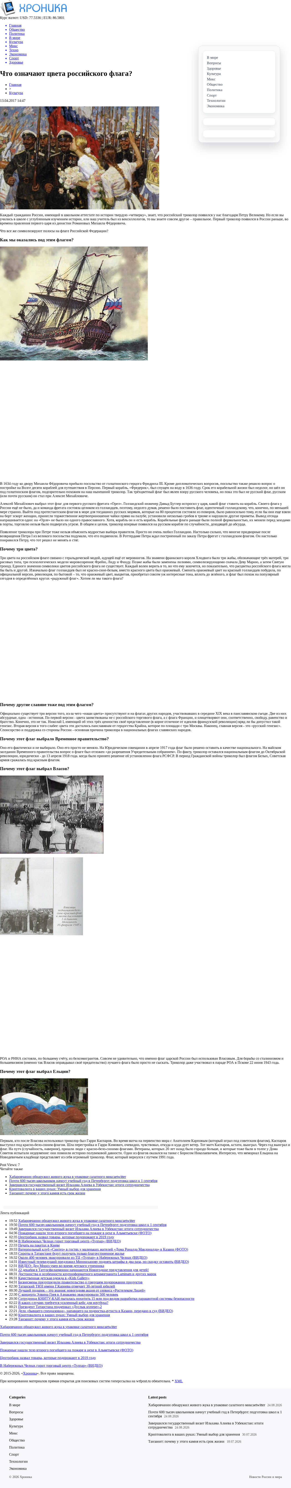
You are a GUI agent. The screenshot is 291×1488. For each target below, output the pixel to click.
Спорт (14, 1454)
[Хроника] (33, 14)
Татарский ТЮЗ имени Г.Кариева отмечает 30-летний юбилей (66, 1286)
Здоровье (16, 1419)
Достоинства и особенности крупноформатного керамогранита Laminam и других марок (87, 1274)
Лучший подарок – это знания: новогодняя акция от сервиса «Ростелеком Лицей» (82, 1290)
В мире (14, 1405)
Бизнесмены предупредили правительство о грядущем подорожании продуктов (80, 1282)
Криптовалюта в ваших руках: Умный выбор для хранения (55, 1189)
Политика (17, 1447)
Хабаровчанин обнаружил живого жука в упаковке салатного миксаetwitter (67, 1177)
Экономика (18, 1468)
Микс (13, 1433)
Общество (17, 1440)
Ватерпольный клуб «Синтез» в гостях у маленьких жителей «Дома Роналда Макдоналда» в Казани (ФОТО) (103, 1249)
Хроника (30, 1373)
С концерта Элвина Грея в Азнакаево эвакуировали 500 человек (68, 1294)
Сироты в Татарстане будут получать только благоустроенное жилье (71, 1253)
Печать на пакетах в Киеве (39, 1245)
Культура (16, 93)
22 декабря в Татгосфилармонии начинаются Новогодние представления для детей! (83, 1270)
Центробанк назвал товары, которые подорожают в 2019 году (66, 1237)
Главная (15, 85)
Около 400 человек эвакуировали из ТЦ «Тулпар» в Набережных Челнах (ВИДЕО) (82, 1257)
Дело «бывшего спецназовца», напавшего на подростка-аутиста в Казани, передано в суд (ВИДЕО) (95, 1311)
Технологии (18, 1461)
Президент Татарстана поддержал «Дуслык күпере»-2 (60, 1307)
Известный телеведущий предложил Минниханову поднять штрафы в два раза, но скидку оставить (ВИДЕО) (103, 1262)
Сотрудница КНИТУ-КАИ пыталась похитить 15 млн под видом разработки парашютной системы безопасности (106, 1298)
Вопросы (16, 1412)
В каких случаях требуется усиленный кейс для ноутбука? (63, 1303)
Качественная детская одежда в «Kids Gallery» (54, 1278)
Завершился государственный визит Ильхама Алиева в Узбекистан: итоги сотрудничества (79, 1185)
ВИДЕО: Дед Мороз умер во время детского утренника (61, 1266)
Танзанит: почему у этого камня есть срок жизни (47, 1193)
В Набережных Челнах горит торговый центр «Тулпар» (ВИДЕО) (69, 1241)
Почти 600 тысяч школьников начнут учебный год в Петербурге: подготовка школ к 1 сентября (83, 1181)
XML (179, 1381)
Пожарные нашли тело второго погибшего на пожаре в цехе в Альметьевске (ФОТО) (84, 1233)
